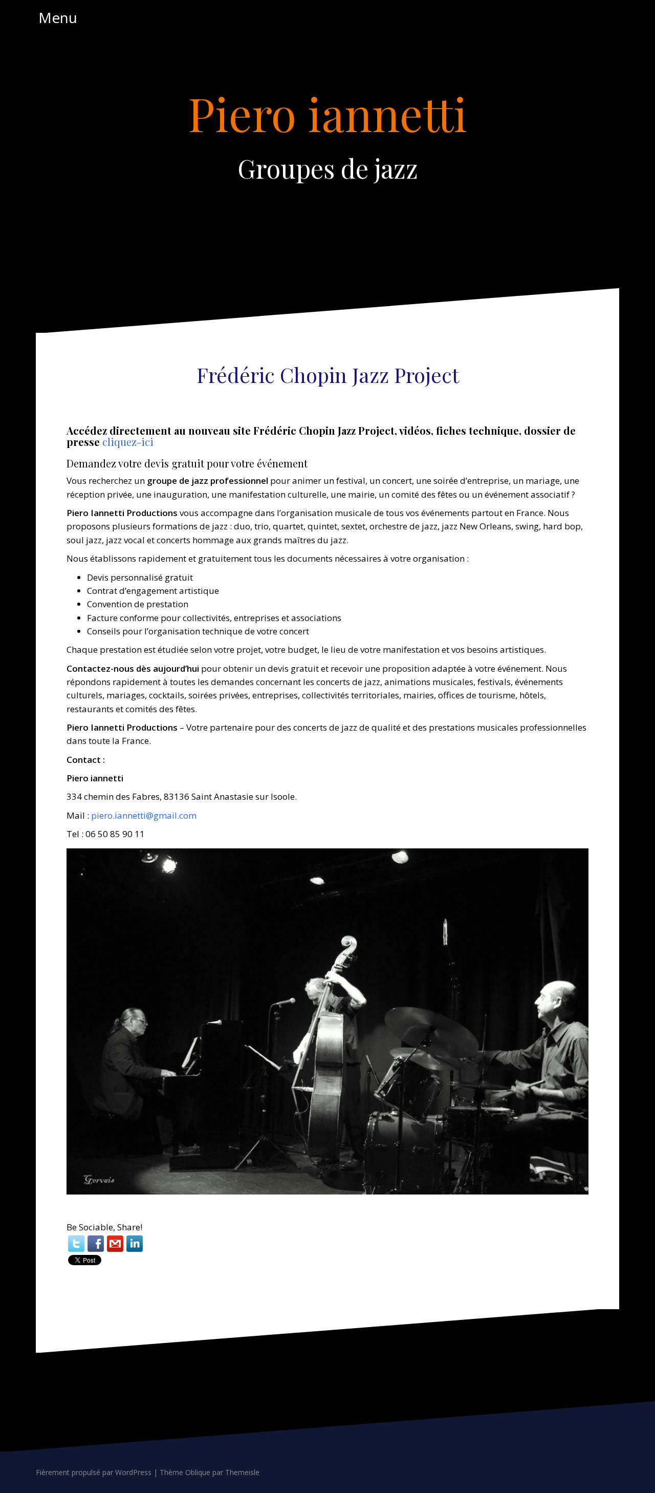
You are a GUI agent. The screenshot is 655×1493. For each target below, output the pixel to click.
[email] (115, 1243)
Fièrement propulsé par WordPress (93, 1472)
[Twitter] (76, 1243)
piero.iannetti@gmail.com (143, 815)
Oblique (197, 1472)
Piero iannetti (327, 113)
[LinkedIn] (134, 1243)
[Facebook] (96, 1243)
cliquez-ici (128, 442)
